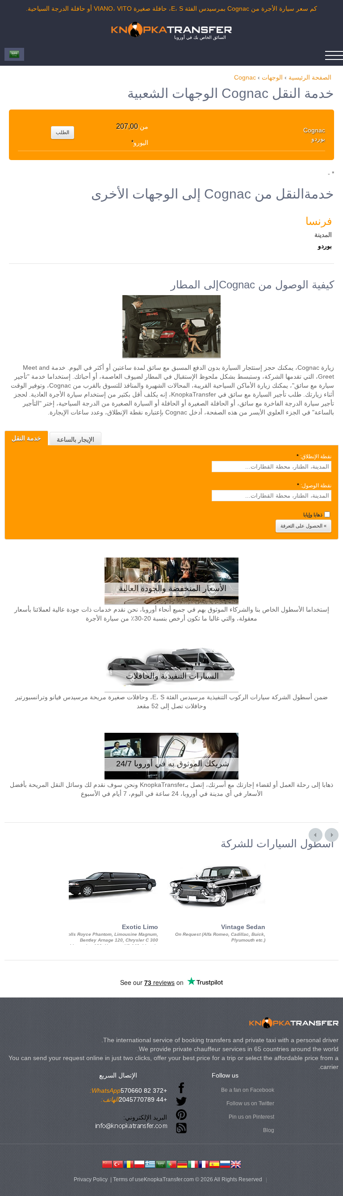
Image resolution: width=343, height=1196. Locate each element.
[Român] (128, 1163)
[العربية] (160, 1163)
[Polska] (139, 1163)
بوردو (325, 245)
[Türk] (118, 1163)
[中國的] (107, 1163)
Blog (268, 1130)
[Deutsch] (182, 1163)
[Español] (214, 1163)
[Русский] (225, 1163)
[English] (235, 1163)
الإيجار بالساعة (75, 439)
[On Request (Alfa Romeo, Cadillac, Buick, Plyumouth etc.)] (216, 857)
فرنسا (318, 221)
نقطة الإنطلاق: (314, 456)
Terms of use (128, 1179)
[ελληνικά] (150, 1163)
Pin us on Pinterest (251, 1117)
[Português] (171, 1163)
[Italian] (193, 1163)
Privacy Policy (91, 1179)
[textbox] (271, 466)
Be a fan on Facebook (247, 1090)
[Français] (203, 1163)
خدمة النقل (26, 438)
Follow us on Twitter (250, 1103)
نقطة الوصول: (314, 485)
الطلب (62, 132)
